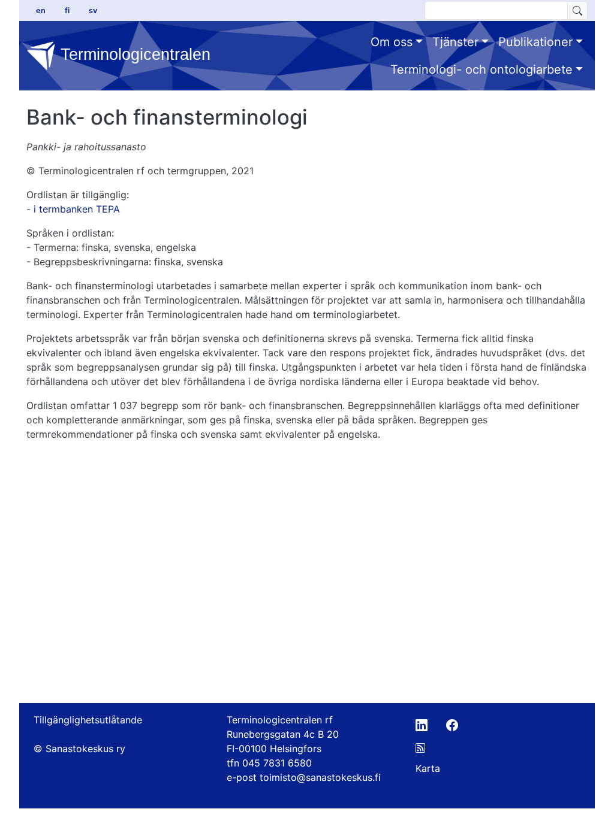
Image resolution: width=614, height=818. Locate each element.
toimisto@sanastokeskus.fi (320, 777)
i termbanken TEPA (77, 209)
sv (93, 10)
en (41, 10)
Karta (428, 768)
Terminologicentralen (124, 54)
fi (67, 10)
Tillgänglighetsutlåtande (88, 720)
